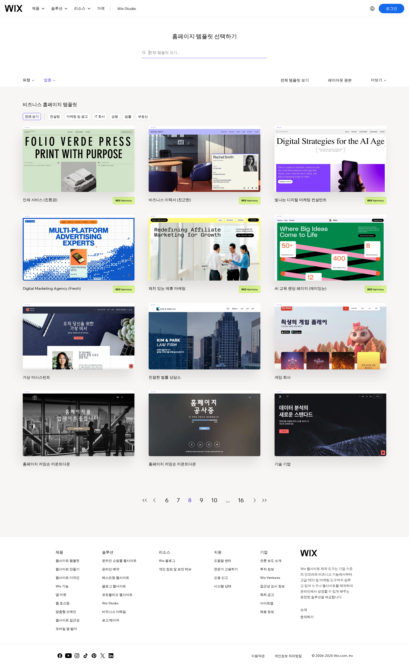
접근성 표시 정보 (272, 586)
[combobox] (208, 52)
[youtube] (68, 655)
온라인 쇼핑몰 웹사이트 (119, 561)
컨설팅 (55, 116)
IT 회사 (99, 116)
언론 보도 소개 (270, 561)
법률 (128, 116)
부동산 (143, 116)
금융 (114, 116)
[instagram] (77, 655)
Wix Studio (126, 8)
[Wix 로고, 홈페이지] (13, 8)
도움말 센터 (222, 561)
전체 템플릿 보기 (294, 80)
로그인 (391, 8)
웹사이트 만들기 (68, 569)
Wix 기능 (62, 586)
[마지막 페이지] (264, 500)
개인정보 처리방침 (288, 656)
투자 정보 (267, 569)
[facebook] (60, 655)
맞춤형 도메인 (66, 612)
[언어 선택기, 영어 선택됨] (372, 8)
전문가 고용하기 (226, 569)
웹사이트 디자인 (68, 578)
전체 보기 (32, 116)
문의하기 (307, 617)
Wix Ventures (270, 578)
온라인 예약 (110, 569)
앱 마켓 (61, 595)
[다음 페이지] (255, 500)
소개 (303, 610)
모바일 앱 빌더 (66, 629)
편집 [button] (78, 154)
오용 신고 (221, 578)
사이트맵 (266, 603)
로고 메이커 (110, 620)
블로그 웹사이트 (114, 586)
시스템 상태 (222, 586)
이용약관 (258, 656)
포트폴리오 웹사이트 (117, 595)
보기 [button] (78, 167)
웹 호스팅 (63, 603)
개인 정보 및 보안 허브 (175, 569)
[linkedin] (111, 655)
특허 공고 (267, 595)
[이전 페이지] (154, 500)
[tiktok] (85, 655)
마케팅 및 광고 (77, 116)
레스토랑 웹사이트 (115, 578)
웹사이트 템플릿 (68, 561)
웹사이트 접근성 (68, 620)
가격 (101, 8)
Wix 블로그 (167, 561)
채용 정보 (267, 612)
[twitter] (102, 655)
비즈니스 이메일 (114, 612)
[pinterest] (94, 655)
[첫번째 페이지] (144, 500)
